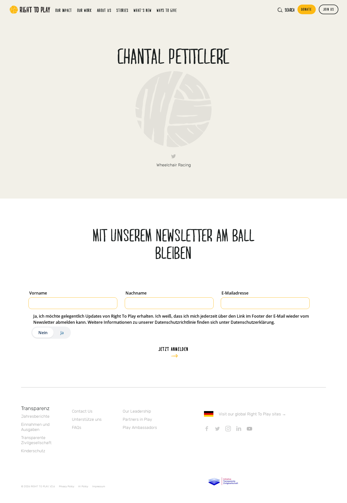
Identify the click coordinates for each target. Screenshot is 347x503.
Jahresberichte (35, 416)
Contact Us (82, 411)
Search (289, 9)
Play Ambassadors (140, 427)
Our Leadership (137, 411)
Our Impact (63, 10)
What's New (143, 10)
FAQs (76, 427)
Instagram (228, 428)
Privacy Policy (66, 486)
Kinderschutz (33, 450)
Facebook (207, 428)
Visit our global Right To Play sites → (252, 414)
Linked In (239, 428)
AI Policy (83, 486)
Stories (122, 10)
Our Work (84, 10)
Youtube (249, 428)
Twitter (173, 156)
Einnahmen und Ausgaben (35, 427)
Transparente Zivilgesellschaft (36, 440)
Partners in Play (137, 419)
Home (30, 10)
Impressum (98, 486)
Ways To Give (167, 10)
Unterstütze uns (87, 419)
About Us (104, 10)
